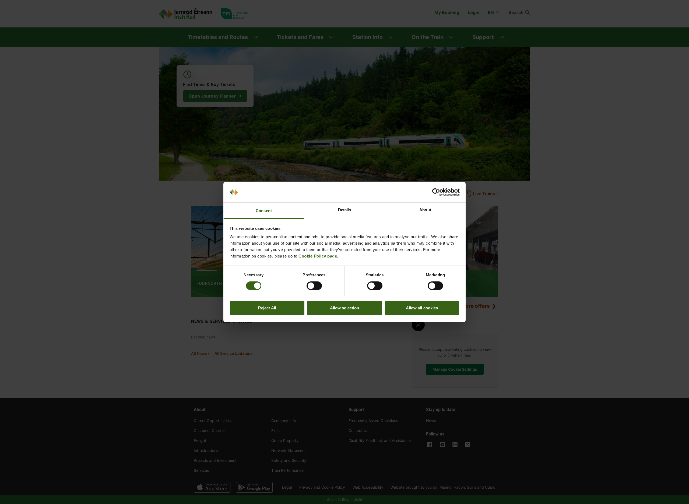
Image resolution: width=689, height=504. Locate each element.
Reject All (267, 308)
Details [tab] (344, 210)
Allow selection (344, 308)
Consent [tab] (264, 210)
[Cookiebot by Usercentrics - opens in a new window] (436, 192)
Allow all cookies (422, 308)
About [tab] (425, 210)
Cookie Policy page (317, 256)
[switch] (314, 285)
